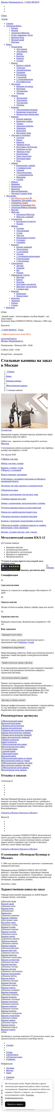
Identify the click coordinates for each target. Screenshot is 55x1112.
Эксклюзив (11, 196)
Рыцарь (14, 28)
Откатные (20, 68)
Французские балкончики (27, 114)
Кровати (15, 245)
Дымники (15, 300)
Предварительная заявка (11, 635)
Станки (14, 305)
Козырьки (15, 184)
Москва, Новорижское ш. (12, 2)
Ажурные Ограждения (23, 205)
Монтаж (9, 1070)
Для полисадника (24, 172)
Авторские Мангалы (20, 33)
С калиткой (21, 77)
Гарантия (10, 1077)
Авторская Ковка (14, 26)
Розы (18, 161)
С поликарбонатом (24, 79)
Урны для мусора (23, 156)
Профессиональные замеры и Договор (17, 663)
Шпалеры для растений (26, 287)
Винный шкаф (17, 40)
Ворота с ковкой (23, 65)
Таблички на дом (23, 149)
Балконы (15, 107)
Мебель (14, 226)
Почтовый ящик (23, 158)
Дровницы (21, 128)
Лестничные (21, 98)
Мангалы (15, 212)
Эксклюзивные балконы (27, 110)
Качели (19, 280)
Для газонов (21, 49)
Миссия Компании (19, 191)
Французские (22, 296)
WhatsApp (22, 642)
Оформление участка (20, 275)
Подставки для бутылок (26, 147)
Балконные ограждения (26, 112)
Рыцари (19, 224)
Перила (14, 96)
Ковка (9, 44)
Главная (9, 23)
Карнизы (20, 142)
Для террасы (21, 51)
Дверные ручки (23, 151)
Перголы (20, 282)
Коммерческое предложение (13, 647)
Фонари (14, 30)
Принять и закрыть (15, 1104)
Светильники (17, 263)
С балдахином (22, 261)
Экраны (19, 124)
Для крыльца (22, 91)
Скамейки (20, 242)
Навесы (14, 182)
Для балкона (21, 100)
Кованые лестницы (24, 86)
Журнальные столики (25, 238)
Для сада (20, 235)
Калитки (20, 56)
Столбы (19, 61)
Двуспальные (22, 249)
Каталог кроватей (24, 247)
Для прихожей (22, 231)
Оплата (9, 1079)
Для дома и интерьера (20, 135)
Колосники (21, 130)
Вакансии (15, 189)
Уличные (20, 93)
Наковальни (16, 186)
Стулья (19, 233)
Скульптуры (16, 219)
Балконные (21, 293)
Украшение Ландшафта (23, 200)
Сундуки (20, 137)
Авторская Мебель (23, 207)
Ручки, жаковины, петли (22, 35)
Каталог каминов (23, 119)
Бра (17, 270)
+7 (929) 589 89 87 (31, 2)
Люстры (20, 266)
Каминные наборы (24, 121)
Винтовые (20, 89)
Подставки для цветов (26, 284)
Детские (20, 254)
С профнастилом (23, 168)
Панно (19, 140)
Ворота (14, 63)
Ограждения (16, 47)
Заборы (19, 54)
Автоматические (23, 70)
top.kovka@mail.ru (9, 339)
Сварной (20, 170)
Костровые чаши (23, 133)
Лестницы (15, 84)
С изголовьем (22, 252)
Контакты (10, 307)
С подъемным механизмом (28, 256)
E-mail (31, 642)
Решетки (20, 58)
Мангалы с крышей (24, 217)
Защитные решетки (24, 126)
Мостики (15, 42)
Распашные (21, 75)
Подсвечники (22, 154)
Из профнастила (23, 82)
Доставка (10, 1068)
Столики (20, 228)
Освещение (19, 203)
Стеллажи (20, 240)
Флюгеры (15, 298)
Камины (15, 117)
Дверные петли (23, 144)
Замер (8, 1073)
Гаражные (20, 72)
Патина (14, 303)
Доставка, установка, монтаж (13, 700)
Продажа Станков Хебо (21, 193)
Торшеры (20, 268)
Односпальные (22, 259)
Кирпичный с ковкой (25, 165)
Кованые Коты (17, 37)
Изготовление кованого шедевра (14, 678)
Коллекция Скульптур (26, 221)
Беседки (14, 210)
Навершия (20, 177)
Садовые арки (22, 289)
